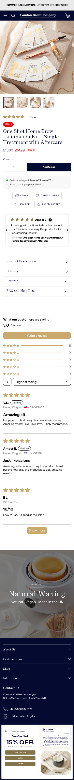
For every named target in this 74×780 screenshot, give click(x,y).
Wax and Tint (20, 752)
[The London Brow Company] (38, 15)
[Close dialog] (70, 726)
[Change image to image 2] (22, 102)
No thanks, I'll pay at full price (20, 768)
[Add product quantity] (21, 167)
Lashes (20, 758)
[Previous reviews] (6, 230)
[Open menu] (5, 16)
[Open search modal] (13, 16)
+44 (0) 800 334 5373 (20, 709)
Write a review (37, 336)
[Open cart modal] (68, 16)
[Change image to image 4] (48, 102)
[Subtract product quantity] (6, 167)
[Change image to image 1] (8, 102)
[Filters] (7, 381)
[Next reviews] (67, 230)
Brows (20, 763)
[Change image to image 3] (35, 102)
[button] (13, 117)
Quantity (8, 159)
